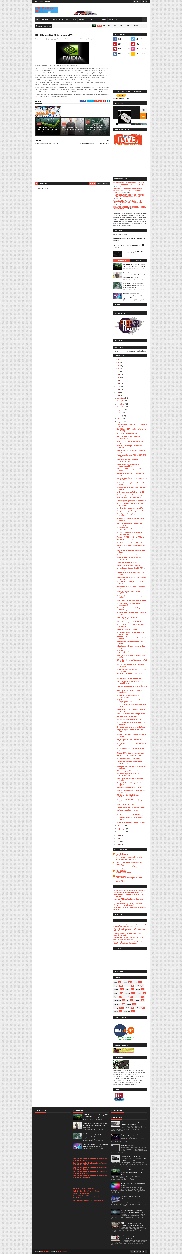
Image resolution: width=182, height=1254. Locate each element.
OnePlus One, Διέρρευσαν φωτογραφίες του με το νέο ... (131, 791)
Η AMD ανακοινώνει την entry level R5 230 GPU (131, 749)
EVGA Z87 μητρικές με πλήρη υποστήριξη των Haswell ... (131, 723)
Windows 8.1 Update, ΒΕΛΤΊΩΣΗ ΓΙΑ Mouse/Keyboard (129, 774)
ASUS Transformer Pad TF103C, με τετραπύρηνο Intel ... (128, 618)
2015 (117, 392)
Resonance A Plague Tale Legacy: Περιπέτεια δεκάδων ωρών (128, 900)
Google (116, 986)
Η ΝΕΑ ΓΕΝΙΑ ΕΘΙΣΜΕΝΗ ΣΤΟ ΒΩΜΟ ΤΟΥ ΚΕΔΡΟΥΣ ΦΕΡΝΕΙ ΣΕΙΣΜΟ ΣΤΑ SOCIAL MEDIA (129, 184)
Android (125, 982)
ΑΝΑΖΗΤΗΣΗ (71, 19)
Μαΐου (119, 419)
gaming (128, 989)
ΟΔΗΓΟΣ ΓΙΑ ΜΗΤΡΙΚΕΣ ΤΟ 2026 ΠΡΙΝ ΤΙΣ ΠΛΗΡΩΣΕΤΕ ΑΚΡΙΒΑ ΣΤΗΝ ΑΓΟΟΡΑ (128, 196)
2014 (117, 395)
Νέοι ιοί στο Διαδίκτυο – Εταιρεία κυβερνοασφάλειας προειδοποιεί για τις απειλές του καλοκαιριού (132, 1198)
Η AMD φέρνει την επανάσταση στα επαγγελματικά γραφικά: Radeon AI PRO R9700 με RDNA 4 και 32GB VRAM (133, 1158)
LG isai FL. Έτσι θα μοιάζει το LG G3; (129, 565)
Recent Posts (122, 260)
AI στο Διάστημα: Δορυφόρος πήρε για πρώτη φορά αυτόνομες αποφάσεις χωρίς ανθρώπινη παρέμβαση (96, 128)
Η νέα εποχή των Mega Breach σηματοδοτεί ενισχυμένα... (131, 519)
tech (85, 39)
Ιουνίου (119, 416)
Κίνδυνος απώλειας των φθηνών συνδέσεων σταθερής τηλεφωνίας (127, 934)
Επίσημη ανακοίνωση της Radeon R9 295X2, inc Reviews (131, 656)
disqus (99, 184)
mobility (138, 997)
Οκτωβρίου (121, 404)
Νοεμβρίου (121, 401)
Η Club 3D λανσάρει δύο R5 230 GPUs (129, 758)
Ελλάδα (128, 1008)
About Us (41, 1)
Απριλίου (120, 421)
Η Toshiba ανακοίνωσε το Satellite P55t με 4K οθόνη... (131, 569)
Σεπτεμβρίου (121, 407)
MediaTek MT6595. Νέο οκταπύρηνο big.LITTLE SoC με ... (128, 592)
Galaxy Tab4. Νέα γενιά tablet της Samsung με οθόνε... (131, 779)
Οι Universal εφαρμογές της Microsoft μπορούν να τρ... (129, 762)
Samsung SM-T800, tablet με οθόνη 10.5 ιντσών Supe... (130, 691)
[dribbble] (140, 1)
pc (128, 1000)
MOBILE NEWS (113, 19)
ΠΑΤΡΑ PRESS (120, 881)
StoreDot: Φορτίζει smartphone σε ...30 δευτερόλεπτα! (130, 604)
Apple (135, 982)
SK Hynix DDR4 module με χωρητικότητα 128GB (130, 642)
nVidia (81, 39)
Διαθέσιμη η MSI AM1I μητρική (127, 562)
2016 (117, 389)
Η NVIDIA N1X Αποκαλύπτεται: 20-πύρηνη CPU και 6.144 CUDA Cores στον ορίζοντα (93, 26)
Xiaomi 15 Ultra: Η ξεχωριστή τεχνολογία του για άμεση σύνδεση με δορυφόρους (128, 938)
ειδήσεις (138, 1008)
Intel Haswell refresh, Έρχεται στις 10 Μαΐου (131, 600)
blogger (92, 184)
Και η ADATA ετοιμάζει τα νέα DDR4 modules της (131, 745)
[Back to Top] (146, 1251)
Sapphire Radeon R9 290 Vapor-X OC (129, 716)
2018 (117, 383)
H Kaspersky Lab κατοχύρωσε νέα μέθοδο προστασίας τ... (130, 528)
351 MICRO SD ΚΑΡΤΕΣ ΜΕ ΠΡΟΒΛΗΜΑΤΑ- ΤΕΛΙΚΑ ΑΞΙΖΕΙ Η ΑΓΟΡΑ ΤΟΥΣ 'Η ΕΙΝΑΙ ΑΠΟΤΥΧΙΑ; (128, 190)
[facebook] (134, 1)
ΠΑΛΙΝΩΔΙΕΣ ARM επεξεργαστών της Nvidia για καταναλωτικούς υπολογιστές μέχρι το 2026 (133, 1172)
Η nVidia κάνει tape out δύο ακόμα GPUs (130, 508)
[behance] (146, 1)
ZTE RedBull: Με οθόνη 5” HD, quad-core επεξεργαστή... (130, 633)
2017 (117, 386)
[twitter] (137, 1)
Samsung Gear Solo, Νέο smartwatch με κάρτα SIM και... (130, 682)
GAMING (103, 19)
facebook (106, 184)
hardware (70, 39)
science (138, 1000)
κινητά (116, 1011)
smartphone (117, 1004)
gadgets (116, 989)
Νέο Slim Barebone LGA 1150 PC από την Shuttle (130, 818)
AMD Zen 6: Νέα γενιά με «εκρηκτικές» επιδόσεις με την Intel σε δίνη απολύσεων (132, 1224)
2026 (118, 360)
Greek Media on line (122, 854)
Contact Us (47, 1)
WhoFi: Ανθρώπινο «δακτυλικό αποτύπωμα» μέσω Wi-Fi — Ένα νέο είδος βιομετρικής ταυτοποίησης (72, 129)
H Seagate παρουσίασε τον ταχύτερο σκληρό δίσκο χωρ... (131, 670)
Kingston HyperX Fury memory (127, 629)
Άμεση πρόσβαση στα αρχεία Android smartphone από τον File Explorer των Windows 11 (129, 943)
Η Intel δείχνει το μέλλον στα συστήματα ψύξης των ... (130, 652)
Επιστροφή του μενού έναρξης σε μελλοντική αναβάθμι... (131, 767)
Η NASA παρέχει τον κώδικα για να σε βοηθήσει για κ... (129, 696)
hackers (116, 993)
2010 (117, 844)
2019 (117, 380)
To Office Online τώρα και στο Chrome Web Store (131, 587)
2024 (118, 365)
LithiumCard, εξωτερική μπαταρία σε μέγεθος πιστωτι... (131, 578)
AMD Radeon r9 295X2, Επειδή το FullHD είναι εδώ (132, 675)
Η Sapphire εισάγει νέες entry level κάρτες (131, 727)
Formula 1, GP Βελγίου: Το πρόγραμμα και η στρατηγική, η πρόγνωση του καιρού (128, 867)
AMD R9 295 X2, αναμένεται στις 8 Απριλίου (131, 807)
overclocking (117, 1000)
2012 (117, 838)
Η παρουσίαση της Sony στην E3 (129, 1135)
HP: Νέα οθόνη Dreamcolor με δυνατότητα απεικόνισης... (130, 665)
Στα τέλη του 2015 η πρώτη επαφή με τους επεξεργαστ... (130, 515)
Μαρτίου (120, 825)
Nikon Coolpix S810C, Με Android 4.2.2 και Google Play (131, 647)
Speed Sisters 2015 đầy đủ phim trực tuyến (129, 878)
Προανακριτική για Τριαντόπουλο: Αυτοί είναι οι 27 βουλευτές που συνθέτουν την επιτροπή (129, 926)
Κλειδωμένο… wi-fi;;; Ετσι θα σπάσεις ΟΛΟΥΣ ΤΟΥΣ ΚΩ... (132, 479)
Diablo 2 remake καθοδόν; (81, 1193)
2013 (117, 835)
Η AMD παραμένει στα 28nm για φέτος (129, 495)
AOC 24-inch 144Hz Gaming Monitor (129, 719)
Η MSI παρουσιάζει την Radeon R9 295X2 (130, 492)
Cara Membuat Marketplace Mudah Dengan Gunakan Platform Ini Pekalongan (90, 1168)
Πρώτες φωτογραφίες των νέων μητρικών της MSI (131, 546)
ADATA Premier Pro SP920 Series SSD (129, 756)
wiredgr (89, 39)
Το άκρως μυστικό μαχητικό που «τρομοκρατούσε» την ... (127, 811)
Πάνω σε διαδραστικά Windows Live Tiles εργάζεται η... (130, 625)
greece (138, 989)
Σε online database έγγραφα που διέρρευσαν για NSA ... (131, 735)
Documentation (57, 19)
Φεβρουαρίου (121, 829)
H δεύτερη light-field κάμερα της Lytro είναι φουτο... (131, 488)
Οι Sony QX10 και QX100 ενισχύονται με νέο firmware (131, 573)
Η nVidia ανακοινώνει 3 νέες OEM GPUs (129, 543)
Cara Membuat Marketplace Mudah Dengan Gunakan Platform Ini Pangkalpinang (90, 1176)
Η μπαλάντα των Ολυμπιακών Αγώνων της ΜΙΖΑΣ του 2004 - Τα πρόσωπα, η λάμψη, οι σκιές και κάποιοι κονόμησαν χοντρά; (129, 857)
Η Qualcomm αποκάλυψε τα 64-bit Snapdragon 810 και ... (128, 701)
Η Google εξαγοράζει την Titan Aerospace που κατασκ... (132, 597)
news (66, 26)
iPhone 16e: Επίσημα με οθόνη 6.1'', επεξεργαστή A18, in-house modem (129, 930)
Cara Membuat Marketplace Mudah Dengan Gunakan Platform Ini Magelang (90, 1172)
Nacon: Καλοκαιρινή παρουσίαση (83, 1188)
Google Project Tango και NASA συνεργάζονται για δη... (127, 460)
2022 (118, 371)
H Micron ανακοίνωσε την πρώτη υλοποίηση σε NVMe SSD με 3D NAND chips (134, 1123)
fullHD (137, 986)
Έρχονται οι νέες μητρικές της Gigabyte (129, 787)
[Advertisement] (72, 164)
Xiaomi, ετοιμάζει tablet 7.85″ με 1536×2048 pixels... (131, 456)
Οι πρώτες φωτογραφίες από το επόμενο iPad (131, 500)
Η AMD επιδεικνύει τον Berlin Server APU (130, 555)
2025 (118, 362)
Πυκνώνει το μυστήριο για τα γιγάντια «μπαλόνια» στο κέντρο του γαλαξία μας (132, 1211)
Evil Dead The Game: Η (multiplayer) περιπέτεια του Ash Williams (89, 1197)
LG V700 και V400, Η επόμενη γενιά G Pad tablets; (130, 470)
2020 (118, 377)
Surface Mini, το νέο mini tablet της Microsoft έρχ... (128, 609)
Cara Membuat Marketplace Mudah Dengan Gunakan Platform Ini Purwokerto (90, 1164)
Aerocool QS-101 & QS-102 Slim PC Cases (130, 537)
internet (139, 993)
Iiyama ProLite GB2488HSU (126, 804)
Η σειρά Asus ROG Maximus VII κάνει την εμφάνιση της (130, 504)
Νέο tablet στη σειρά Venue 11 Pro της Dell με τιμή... (132, 425)
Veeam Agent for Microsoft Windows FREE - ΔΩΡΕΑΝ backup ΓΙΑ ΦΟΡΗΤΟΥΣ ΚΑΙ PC (127, 202)
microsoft (126, 997)
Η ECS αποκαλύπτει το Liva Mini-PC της (130, 814)
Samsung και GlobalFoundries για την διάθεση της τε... (129, 524)
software (129, 1004)
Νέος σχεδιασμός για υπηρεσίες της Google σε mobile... (131, 705)
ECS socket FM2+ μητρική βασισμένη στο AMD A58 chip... (132, 661)
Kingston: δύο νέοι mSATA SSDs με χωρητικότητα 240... (128, 465)
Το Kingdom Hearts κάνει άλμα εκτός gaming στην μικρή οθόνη (129, 908)
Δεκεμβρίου (121, 398)
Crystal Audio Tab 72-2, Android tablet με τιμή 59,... (131, 583)
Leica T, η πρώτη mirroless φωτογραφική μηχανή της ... (130, 442)
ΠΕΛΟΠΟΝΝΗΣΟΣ (122, 876)
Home (36, 1)
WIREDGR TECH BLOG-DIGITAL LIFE (44, 9)
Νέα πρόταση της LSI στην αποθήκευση (129, 771)
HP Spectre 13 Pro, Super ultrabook (129, 678)
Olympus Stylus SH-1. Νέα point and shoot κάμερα (131, 784)
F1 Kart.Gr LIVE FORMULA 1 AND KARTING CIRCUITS (129, 863)
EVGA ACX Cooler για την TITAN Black (129, 622)
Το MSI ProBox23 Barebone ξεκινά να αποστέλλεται (129, 558)
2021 (117, 374)
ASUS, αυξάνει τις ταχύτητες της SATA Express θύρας (131, 451)
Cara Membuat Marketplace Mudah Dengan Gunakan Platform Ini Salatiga (90, 1159)
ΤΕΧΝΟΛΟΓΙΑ (93, 19)
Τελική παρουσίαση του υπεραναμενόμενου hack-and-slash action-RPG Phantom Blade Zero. (129, 891)
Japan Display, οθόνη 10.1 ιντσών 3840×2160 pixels (131, 474)
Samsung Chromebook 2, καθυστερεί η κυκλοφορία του (129, 437)
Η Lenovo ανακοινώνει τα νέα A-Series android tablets (129, 533)
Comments (138, 260)
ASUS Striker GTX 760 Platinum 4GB (129, 497)
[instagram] (143, 1)
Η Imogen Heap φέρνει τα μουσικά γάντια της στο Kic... (131, 613)
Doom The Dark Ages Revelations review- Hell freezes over (128, 895)
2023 (118, 368)
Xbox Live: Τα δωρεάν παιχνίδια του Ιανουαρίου (88, 1200)
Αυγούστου (121, 410)
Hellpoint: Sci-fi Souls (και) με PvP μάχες (86, 1191)
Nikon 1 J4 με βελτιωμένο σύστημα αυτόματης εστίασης (131, 638)
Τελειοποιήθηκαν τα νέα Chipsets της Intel (131, 822)
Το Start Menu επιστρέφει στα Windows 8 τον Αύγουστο (131, 484)
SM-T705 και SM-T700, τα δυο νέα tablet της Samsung (131, 430)
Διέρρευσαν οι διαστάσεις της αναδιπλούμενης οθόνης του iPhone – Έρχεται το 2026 (133, 295)
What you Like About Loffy (123, 873)
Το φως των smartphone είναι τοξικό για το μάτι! (131, 800)
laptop (116, 997)
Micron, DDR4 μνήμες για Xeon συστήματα (130, 753)
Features (45, 19)
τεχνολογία (63, 39)
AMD (115, 982)
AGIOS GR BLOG (121, 871)
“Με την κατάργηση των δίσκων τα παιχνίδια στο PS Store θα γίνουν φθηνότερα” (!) (129, 904)
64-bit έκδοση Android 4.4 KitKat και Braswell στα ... (129, 740)
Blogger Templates (62, 1251)
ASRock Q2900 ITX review (120, 234)
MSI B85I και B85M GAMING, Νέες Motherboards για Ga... (128, 796)
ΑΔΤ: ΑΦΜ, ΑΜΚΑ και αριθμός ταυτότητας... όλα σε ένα (132, 687)
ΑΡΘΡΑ (81, 19)
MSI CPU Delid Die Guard (125, 540)
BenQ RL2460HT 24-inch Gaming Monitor (131, 713)
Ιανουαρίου (121, 831)
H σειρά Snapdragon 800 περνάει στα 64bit (131, 511)
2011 (117, 841)
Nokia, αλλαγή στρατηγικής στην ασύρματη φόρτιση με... (131, 710)
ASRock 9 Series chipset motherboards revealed (130, 447)
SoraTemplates (45, 1251)
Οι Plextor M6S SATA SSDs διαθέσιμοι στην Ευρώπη (131, 551)
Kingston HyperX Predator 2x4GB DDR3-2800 (130, 731)
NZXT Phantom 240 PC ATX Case (127, 433)
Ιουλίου (119, 413)
